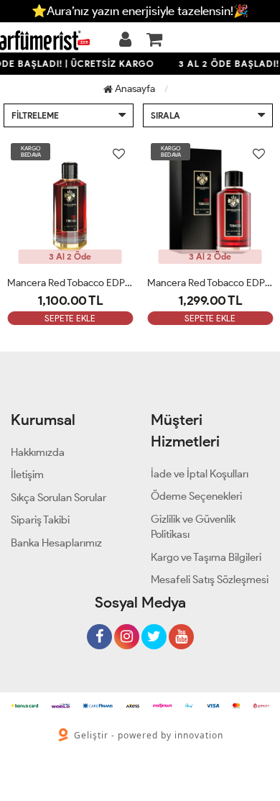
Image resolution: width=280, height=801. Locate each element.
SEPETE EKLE (70, 318)
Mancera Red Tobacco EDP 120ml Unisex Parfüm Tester (70, 283)
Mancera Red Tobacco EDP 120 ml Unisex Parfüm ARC (210, 283)
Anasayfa (134, 89)
